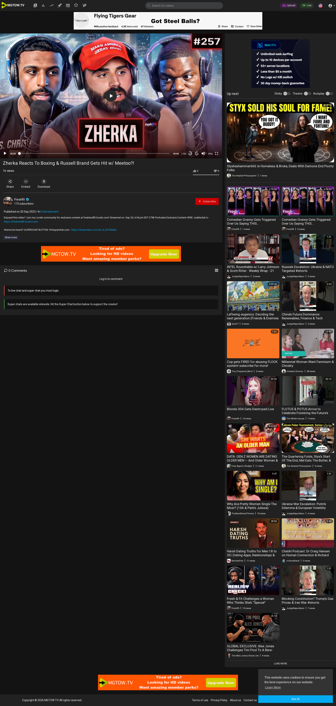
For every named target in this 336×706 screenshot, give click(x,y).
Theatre (298, 93)
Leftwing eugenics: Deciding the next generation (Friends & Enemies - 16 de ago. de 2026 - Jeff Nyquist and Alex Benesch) (253, 320)
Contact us (250, 700)
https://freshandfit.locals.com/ (21, 221)
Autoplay (318, 93)
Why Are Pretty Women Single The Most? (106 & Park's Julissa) (251, 506)
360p (210, 153)
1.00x (183, 153)
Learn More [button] (273, 687)
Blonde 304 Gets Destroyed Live (250, 409)
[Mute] (203, 153)
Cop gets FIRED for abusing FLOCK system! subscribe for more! (252, 364)
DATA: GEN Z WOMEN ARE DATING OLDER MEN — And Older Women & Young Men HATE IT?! (252, 460)
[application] (111, 95)
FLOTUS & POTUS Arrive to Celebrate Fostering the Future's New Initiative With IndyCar (305, 413)
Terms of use (200, 700)
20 (197, 153)
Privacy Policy (219, 700)
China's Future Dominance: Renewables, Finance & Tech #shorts (302, 318)
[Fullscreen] (217, 153)
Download (44, 186)
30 (190, 153)
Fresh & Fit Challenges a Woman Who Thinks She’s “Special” (250, 600)
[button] (320, 5)
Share (10, 186)
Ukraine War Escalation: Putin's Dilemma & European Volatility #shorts (304, 508)
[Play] (5, 153)
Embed (25, 186)
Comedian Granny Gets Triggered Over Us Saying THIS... (251, 221)
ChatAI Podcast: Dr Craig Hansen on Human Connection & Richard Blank (306, 555)
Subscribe (209, 201)
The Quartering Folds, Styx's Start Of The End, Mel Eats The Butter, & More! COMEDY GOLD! (306, 460)
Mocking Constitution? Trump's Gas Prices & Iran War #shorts (307, 600)
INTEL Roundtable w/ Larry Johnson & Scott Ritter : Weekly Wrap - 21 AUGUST (253, 271)
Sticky (278, 93)
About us (235, 700)
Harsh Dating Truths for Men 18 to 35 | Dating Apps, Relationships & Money (252, 555)
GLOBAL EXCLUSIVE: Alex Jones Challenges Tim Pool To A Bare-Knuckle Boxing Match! (250, 650)
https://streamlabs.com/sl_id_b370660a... (94, 229)
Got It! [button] (295, 699)
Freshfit (19, 199)
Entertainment (50, 211)
